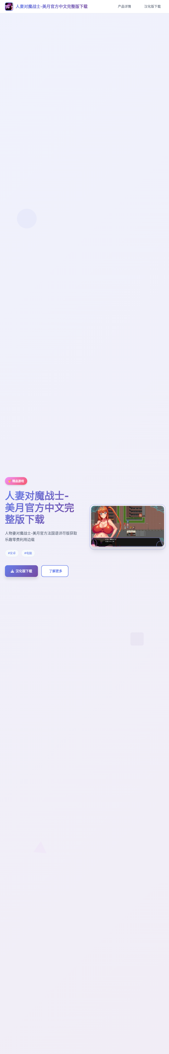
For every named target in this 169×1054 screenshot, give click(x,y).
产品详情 (124, 6)
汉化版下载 (152, 6)
